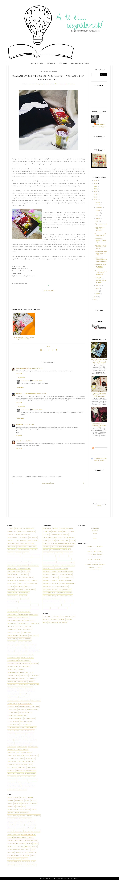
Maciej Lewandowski (14, 694)
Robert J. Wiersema (26, 752)
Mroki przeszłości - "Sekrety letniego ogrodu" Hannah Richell (24, 338)
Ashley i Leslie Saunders (15, 559)
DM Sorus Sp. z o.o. (69, 531)
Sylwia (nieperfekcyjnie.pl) (23, 368)
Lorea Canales (20, 687)
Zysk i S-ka (46, 608)
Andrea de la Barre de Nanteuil (17, 540)
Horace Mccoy (35, 623)
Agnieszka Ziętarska (14, 534)
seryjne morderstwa (14, 849)
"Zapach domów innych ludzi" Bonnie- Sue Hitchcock (101, 253)
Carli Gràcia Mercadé (14, 577)
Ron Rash (26, 755)
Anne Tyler (18, 552)
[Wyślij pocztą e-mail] (41, 350)
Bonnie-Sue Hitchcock (14, 571)
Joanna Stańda (12, 641)
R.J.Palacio (28, 743)
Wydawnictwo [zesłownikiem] (52, 598)
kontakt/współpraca (80, 63)
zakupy (33, 861)
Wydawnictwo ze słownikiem (51, 601)
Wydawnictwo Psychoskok (68, 583)
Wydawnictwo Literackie (65, 571)
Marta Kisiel (35, 706)
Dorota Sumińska (13, 595)
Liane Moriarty (34, 684)
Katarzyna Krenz (13, 654)
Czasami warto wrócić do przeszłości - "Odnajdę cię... (100, 266)
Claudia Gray (22, 583)
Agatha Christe (12, 531)
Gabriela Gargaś (13, 614)
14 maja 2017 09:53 (27, 441)
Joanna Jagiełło (12, 638)
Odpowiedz (19, 373)
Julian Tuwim (11, 647)
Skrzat (45, 555)
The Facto (52, 555)
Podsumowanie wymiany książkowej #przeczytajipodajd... (101, 259)
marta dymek (22, 789)
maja (97, 221)
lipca (97, 215)
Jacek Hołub (19, 626)
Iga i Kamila (19, 424)
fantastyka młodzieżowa (29, 803)
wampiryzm (17, 858)
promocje (10, 840)
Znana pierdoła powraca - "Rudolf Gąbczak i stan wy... (101, 240)
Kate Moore (34, 663)
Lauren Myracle (32, 678)
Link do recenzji (48, 290)
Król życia (56, 616)
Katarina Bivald (20, 651)
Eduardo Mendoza (24, 601)
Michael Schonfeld (26, 721)
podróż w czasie (30, 828)
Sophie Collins (31, 767)
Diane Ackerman (12, 592)
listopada (98, 204)
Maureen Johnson (13, 712)
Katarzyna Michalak (14, 657)
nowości (33, 825)
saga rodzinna (69, 84)
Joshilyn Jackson (22, 644)
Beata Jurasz (11, 565)
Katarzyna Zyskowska (14, 663)
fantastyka (17, 803)
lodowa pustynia (95, 567)
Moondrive (46, 546)
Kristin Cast (24, 675)
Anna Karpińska (33, 84)
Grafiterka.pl (75, 878)
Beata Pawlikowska (22, 565)
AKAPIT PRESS (47, 528)
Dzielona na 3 (95, 549)
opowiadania (20, 828)
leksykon (22, 815)
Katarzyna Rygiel (13, 660)
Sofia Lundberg (12, 767)
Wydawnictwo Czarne (49, 562)
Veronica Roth (12, 779)
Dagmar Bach (19, 586)
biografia (30, 797)
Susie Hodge (20, 773)
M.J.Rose (23, 690)
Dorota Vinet (23, 595)
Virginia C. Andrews (13, 782)
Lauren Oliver (12, 681)
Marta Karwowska (24, 706)
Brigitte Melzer (12, 574)
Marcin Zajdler (24, 697)
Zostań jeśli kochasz (95, 554)
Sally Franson (19, 758)
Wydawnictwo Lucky (66, 574)
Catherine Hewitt (13, 580)
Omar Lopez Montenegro (26, 736)
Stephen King (11, 773)
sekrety (10, 846)
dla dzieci (10, 800)
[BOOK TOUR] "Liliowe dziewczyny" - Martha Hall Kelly (99, 425)
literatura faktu (13, 818)
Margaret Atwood (13, 700)
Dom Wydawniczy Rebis (50, 537)
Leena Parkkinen (12, 684)
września (98, 210)
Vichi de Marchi (22, 779)
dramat (27, 800)
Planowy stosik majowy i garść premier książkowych (101, 272)
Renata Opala (11, 749)
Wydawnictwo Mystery (66, 577)
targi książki (32, 852)
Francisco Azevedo (24, 611)
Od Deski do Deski (55, 549)
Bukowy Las (69, 528)
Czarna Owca (47, 531)
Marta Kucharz (12, 709)
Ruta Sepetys (34, 755)
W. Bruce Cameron (26, 782)
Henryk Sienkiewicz (23, 623)
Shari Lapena (28, 764)
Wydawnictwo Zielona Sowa (64, 595)
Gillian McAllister (23, 617)
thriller (10, 855)
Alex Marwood (23, 537)
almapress (54, 608)
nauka (27, 825)
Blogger (99, 505)
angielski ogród (95, 556)
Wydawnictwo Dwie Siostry (51, 565)
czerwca (98, 218)
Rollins (19, 755)
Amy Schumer (33, 537)
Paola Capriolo (19, 740)
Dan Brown (11, 589)
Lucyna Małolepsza (13, 690)
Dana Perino (19, 589)
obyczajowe (44, 84)
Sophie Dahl (11, 770)
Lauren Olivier (22, 681)
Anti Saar (26, 552)
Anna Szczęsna (12, 549)
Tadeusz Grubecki (30, 773)
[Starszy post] (84, 483)
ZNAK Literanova (48, 605)
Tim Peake (20, 776)
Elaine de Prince (12, 605)
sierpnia (98, 213)
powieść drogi (35, 831)
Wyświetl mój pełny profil (99, 126)
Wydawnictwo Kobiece (49, 571)
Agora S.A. (55, 528)
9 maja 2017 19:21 (37, 409)
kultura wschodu (13, 815)
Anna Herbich (12, 546)
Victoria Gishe (33, 779)
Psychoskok (58, 552)
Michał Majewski (26, 724)
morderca (46, 619)
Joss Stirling (32, 644)
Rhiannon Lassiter (22, 749)
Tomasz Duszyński (30, 776)
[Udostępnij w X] (49, 350)
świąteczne (27, 864)
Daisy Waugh (28, 586)
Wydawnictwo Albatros (64, 559)
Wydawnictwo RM (48, 586)
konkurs (34, 809)
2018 (95, 197)
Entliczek (52, 540)
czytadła (51, 63)
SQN (71, 552)
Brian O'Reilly (26, 571)
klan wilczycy (95, 562)
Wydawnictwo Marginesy (50, 577)
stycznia (98, 293)
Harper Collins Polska (50, 543)
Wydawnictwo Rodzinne (50, 589)
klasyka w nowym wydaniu (16, 809)
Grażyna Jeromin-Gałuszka (16, 620)
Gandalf (72, 540)
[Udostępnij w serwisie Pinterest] (56, 350)
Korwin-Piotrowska (13, 675)
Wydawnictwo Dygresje (68, 565)
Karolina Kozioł (31, 647)
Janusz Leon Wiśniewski (25, 629)
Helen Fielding (12, 623)
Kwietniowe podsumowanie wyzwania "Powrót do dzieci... (100, 280)
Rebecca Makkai (22, 746)
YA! (62, 601)
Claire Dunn (33, 580)
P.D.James (10, 740)
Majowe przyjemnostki (101, 224)
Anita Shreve (20, 543)
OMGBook (46, 549)
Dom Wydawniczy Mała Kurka (59, 534)
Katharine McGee (13, 666)
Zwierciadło (66, 605)
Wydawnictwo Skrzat (65, 589)
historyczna (11, 806)
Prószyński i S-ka (56, 84)
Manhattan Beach (13, 697)
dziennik (10, 803)
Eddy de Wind (25, 598)
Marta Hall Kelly (13, 706)
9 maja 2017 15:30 (41, 393)
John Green (28, 641)
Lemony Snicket (23, 684)
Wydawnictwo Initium (61, 568)
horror (18, 806)
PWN (69, 549)
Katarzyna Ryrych (24, 660)
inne (23, 806)
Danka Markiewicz (29, 589)
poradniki (27, 831)
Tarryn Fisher (12, 776)
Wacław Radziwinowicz (14, 786)
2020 (95, 191)
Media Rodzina (62, 543)
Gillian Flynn (12, 617)
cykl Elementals (95, 559)
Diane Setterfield (24, 592)
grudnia (98, 202)
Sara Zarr (22, 761)
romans (35, 843)
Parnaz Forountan (30, 740)
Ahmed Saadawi (25, 534)
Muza (52, 546)
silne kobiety (25, 849)
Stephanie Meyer (31, 770)
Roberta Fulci (12, 755)
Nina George (29, 733)
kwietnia (98, 285)
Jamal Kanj (28, 626)
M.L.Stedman (31, 690)
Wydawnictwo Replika (61, 586)
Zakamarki (58, 605)
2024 (95, 180)
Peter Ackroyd (19, 743)
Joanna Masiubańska (25, 638)
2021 (95, 189)
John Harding (11, 644)
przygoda (34, 840)
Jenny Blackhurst (13, 635)
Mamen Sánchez (25, 694)
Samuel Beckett (12, 761)
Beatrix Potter (33, 565)
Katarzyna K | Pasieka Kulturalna (26, 393)
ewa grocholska (12, 789)
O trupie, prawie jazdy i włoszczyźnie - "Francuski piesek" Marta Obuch (99, 395)
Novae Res (70, 546)
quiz (95, 536)
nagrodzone (20, 825)
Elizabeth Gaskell (24, 605)
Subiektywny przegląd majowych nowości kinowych (100, 247)
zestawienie (19, 864)
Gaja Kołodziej (23, 614)
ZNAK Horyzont (69, 601)
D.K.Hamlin (11, 586)
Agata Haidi (18, 528)
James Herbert (12, 629)
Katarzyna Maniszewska (26, 654)
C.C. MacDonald (23, 574)
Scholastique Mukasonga (15, 764)
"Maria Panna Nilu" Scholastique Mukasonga (100, 229)
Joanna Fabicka (33, 635)
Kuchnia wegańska (13, 797)
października (99, 207)
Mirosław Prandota (13, 730)
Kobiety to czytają (95, 551)
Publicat (66, 552)
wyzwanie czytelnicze (14, 861)
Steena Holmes (20, 770)
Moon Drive (71, 543)
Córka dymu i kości (95, 546)
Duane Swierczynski (14, 598)
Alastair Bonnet (12, 537)
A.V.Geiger (11, 528)
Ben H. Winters (12, 568)
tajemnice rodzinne (21, 852)
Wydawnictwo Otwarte (65, 580)
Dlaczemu (46, 534)
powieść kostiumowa (14, 834)
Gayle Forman (33, 614)
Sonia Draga (21, 767)
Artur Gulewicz (26, 555)
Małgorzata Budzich (25, 712)
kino (74, 616)
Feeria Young (60, 540)
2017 (95, 199)
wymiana (24, 858)
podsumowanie (18, 831)
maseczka (95, 528)
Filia (67, 540)
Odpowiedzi (21, 377)
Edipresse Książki (13, 601)
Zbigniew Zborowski (29, 786)
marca (97, 288)
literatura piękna (13, 821)
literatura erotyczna (33, 815)
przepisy (27, 840)
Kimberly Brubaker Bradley (16, 672)
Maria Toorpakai (25, 700)
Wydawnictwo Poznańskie (50, 583)
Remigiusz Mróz (33, 746)
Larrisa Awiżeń (20, 678)
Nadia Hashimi (12, 733)
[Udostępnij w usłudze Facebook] (53, 350)
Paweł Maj (10, 743)
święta (34, 864)
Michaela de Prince (13, 724)
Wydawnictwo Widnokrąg (64, 592)
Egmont (45, 540)
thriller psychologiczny (21, 855)
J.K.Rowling (11, 626)
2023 (95, 183)
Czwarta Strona (57, 531)
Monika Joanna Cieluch (27, 730)
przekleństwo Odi (95, 569)
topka (32, 855)
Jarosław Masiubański (14, 632)
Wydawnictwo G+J (48, 568)
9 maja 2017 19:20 (37, 380)
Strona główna (36, 63)
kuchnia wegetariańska (22, 812)
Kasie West (11, 651)
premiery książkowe (20, 837)
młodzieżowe (11, 825)
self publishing (18, 846)
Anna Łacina (34, 549)
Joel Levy (20, 641)
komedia (27, 809)
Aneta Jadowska (33, 540)
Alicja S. (18, 441)
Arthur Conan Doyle (14, 555)
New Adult (23, 797)
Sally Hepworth (30, 758)
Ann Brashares (29, 543)
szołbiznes (11, 852)
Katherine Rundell (24, 666)
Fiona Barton (35, 608)
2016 (95, 297)
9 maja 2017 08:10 (37, 368)
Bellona (62, 528)
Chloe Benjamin (24, 580)
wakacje (10, 858)
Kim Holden (21, 669)
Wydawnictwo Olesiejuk (50, 580)
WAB (57, 555)
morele (95, 530)
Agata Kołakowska (28, 528)
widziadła (63, 63)
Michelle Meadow (31, 727)
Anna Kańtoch (32, 546)
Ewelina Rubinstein (23, 608)
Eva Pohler (34, 605)
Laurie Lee (31, 681)
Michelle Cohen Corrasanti (16, 727)
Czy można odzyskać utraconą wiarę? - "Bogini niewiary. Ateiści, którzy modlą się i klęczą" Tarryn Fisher (99, 362)
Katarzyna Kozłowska (33, 651)
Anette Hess (11, 543)
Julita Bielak (20, 647)
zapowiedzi (11, 864)
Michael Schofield (13, 721)
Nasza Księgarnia (61, 546)
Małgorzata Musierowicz (15, 718)
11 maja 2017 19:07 (29, 424)
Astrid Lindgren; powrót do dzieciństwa (20, 562)
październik (54, 619)
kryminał (10, 812)
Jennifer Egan (26, 632)
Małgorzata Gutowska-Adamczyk (17, 715)
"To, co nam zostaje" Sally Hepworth (100, 234)
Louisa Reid (29, 687)
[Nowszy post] (13, 483)
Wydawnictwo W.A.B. (49, 592)
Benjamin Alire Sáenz (24, 568)
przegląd (69, 619)
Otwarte (64, 549)
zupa (95, 538)
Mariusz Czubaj (12, 703)
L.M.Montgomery (34, 675)
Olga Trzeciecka (12, 736)
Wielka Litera (64, 555)
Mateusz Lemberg (32, 709)
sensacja (27, 846)
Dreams (60, 537)
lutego (97, 291)
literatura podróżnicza (27, 821)
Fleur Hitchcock (13, 611)
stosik (33, 849)
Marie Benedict (35, 700)
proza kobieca (19, 840)
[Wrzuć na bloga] (45, 350)
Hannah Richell (29, 620)
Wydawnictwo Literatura (50, 574)
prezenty (30, 837)
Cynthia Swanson (32, 583)
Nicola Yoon (20, 733)
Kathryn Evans (12, 669)
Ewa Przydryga (12, 608)
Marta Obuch (22, 709)
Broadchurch (47, 616)
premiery (10, 837)
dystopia (33, 800)
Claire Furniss (12, 583)
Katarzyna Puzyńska (27, 657)
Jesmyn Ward (24, 635)
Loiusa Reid (11, 687)
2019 (95, 194)
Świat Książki (63, 608)
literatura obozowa (25, 818)
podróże (10, 831)
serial (45, 622)
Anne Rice (10, 552)
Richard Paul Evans (13, 752)
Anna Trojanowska (23, 549)
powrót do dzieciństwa (28, 834)
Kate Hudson (26, 663)
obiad (95, 533)
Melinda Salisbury (29, 718)
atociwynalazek (25, 380)
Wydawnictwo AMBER (49, 559)
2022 (95, 186)
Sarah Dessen (30, 761)
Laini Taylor (11, 678)
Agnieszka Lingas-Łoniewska (26, 531)
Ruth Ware (11, 758)
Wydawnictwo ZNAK (49, 595)
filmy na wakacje (66, 616)
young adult (26, 861)
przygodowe (11, 843)
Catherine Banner (27, 577)
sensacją (34, 846)
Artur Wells (36, 555)
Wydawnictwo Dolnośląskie (65, 562)
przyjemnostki (20, 843)
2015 (95, 299)
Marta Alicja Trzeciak (24, 703)
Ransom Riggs (12, 746)
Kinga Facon (29, 672)
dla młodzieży (19, 800)
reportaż (29, 843)
